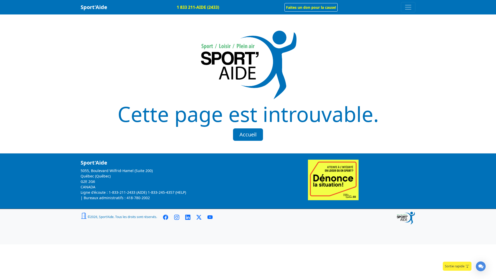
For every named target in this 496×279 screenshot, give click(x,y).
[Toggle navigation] (408, 7)
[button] (311, 7)
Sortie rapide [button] (455, 266)
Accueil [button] (248, 134)
